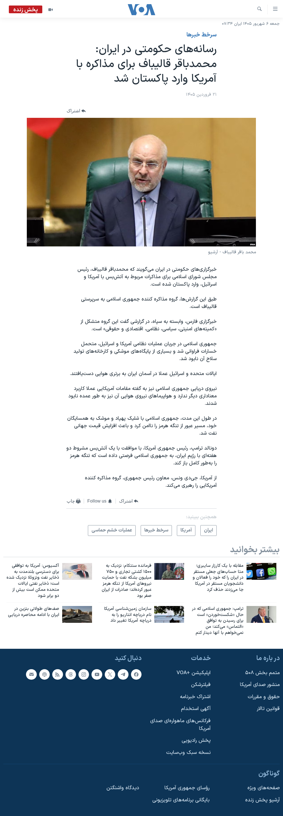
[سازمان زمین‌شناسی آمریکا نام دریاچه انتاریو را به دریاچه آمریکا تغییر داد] (169, 614)
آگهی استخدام (196, 709)
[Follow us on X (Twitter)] (110, 674)
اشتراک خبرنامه (195, 697)
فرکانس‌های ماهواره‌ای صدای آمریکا (180, 724)
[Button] (76, 111)
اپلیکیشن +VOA (194, 672)
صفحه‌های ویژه (263, 788)
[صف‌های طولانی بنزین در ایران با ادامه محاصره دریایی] (77, 614)
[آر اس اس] (57, 674)
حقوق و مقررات (264, 697)
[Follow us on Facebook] (136, 674)
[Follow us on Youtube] (96, 674)
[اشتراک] (31, 674)
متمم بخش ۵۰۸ (262, 672)
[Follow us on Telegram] (123, 674)
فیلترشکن (201, 685)
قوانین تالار (268, 709)
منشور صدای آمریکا (260, 685)
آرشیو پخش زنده (262, 800)
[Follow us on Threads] (70, 674)
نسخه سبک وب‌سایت (188, 752)
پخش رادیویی (196, 740)
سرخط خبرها (202, 35)
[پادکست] (44, 674)
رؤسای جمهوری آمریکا (186, 788)
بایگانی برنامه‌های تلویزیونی (180, 800)
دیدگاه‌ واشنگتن (122, 788)
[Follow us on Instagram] (83, 674)
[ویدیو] (50, 10)
